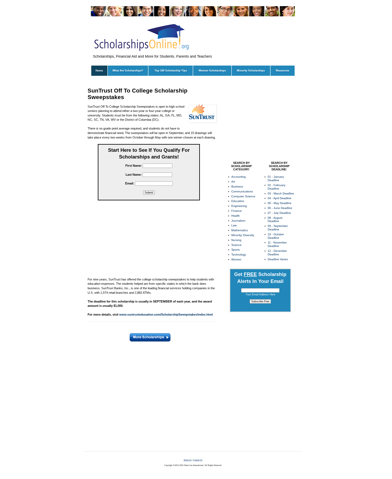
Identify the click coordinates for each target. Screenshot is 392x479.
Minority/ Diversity (242, 235)
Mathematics (239, 230)
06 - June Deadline (280, 208)
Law (234, 225)
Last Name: (134, 174)
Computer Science (243, 196)
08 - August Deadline (275, 219)
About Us (188, 460)
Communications (242, 191)
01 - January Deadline (276, 178)
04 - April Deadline (279, 198)
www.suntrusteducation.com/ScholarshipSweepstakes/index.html (166, 314)
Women (236, 259)
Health (235, 215)
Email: (129, 183)
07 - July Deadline (279, 212)
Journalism (238, 220)
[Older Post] (150, 336)
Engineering (239, 206)
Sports (235, 249)
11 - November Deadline (277, 244)
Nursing (236, 240)
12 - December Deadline (277, 252)
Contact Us (197, 460)
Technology (238, 254)
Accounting (238, 176)
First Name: (133, 165)
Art (233, 181)
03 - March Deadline (281, 193)
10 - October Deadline (276, 236)
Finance (236, 210)
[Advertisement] (149, 239)
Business (237, 186)
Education (237, 201)
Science (236, 245)
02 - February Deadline (276, 186)
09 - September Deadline (278, 227)
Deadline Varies (278, 259)
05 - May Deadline (279, 203)
